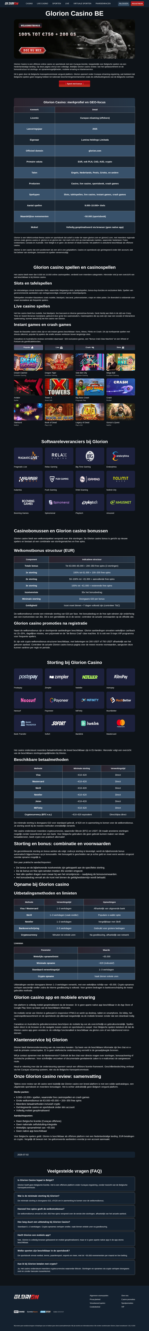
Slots (119, 347)
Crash (88, 347)
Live (57, 347)
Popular (27, 347)
